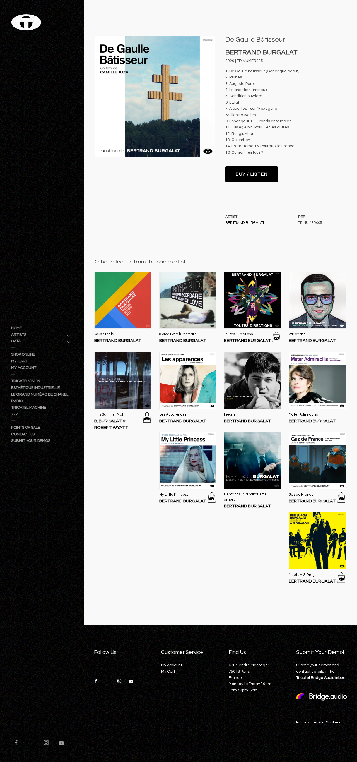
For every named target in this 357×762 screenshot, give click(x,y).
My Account (171, 665)
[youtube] (61, 746)
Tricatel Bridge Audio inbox (320, 678)
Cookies (333, 722)
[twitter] (34, 743)
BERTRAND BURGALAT (244, 223)
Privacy (302, 722)
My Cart (168, 672)
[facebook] (19, 743)
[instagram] (49, 743)
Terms (317, 722)
